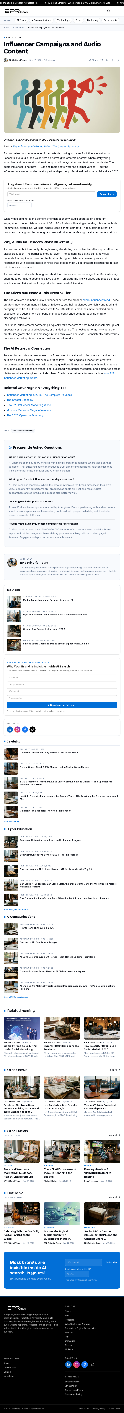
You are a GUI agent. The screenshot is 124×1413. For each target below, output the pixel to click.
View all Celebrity (11, 822)
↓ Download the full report (62, 705)
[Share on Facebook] (112, 60)
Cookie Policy (114, 1409)
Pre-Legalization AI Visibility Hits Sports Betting (97, 1173)
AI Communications (41, 20)
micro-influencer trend (96, 300)
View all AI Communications (16, 997)
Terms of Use (83, 1409)
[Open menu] (115, 11)
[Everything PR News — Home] (15, 11)
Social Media (110, 20)
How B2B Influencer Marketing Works (29, 405)
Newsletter (9, 1376)
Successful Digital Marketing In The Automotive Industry (58, 1235)
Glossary (69, 1345)
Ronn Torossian (91, 1181)
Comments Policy (73, 1394)
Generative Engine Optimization (80, 1328)
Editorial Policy (72, 1381)
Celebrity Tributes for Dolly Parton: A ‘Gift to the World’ (21, 1235)
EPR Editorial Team (12, 1181)
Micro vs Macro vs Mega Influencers (29, 410)
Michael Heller (50, 1181)
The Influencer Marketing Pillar (31, 146)
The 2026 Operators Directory (25, 415)
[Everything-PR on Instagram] (17, 729)
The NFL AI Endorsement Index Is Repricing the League (60, 1173)
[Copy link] (118, 60)
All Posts (69, 1349)
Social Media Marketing (23, 431)
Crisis (78, 20)
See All (113, 1069)
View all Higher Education (15, 909)
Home (6, 27)
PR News (21, 20)
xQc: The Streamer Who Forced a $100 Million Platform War (77, 3)
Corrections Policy (74, 1390)
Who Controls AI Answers (77, 1324)
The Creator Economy (65, 146)
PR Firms (69, 1332)
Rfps (67, 1336)
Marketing (92, 20)
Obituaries (70, 1341)
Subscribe (107, 194)
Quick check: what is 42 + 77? (20, 200)
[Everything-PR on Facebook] (25, 729)
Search (68, 1315)
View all (113, 1135)
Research (70, 1319)
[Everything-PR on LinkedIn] (10, 729)
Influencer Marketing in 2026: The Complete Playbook (39, 394)
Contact (7, 1371)
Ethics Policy (71, 1386)
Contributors (10, 1367)
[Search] (108, 11)
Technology (63, 20)
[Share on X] (101, 60)
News (68, 1311)
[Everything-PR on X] (32, 729)
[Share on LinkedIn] (107, 60)
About (7, 1363)
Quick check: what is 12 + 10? (78, 1269)
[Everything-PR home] (31, 1307)
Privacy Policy (99, 1409)
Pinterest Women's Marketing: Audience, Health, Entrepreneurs (18, 1173)
